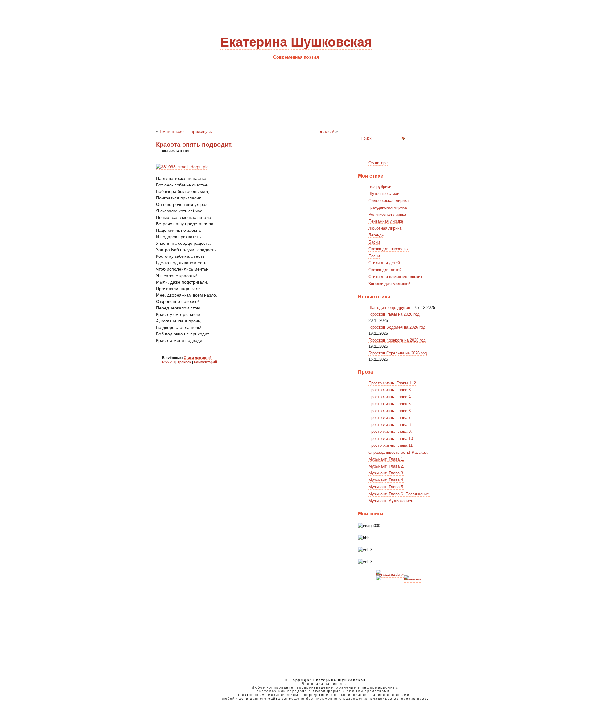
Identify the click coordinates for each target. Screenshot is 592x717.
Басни (374, 242)
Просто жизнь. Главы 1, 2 (392, 383)
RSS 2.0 (168, 362)
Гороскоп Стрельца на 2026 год (397, 353)
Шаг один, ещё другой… (391, 307)
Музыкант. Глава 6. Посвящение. (399, 494)
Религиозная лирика (387, 214)
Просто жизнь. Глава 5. (390, 403)
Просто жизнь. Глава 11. (391, 445)
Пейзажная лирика (385, 221)
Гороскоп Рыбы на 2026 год (394, 314)
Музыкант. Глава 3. (386, 473)
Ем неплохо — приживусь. (186, 131)
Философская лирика (388, 200)
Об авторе (378, 163)
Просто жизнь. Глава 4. (390, 397)
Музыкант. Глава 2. (386, 466)
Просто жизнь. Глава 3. (390, 389)
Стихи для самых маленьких (395, 276)
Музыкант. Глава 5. (386, 487)
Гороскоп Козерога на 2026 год (397, 340)
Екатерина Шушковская (296, 42)
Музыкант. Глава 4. (386, 480)
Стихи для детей (198, 357)
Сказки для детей (384, 270)
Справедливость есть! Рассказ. (398, 452)
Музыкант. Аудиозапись (390, 500)
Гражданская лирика (387, 207)
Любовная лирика (384, 228)
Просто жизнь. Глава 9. (390, 431)
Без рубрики (379, 186)
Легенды (376, 235)
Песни (374, 256)
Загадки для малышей (389, 283)
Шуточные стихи (383, 193)
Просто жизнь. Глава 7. (390, 417)
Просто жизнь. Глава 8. (390, 424)
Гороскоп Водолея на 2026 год (397, 327)
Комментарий (205, 362)
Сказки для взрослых (388, 249)
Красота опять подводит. (194, 144)
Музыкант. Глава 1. (386, 459)
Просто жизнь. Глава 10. (391, 438)
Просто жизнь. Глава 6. (390, 410)
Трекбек (184, 362)
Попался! (324, 131)
